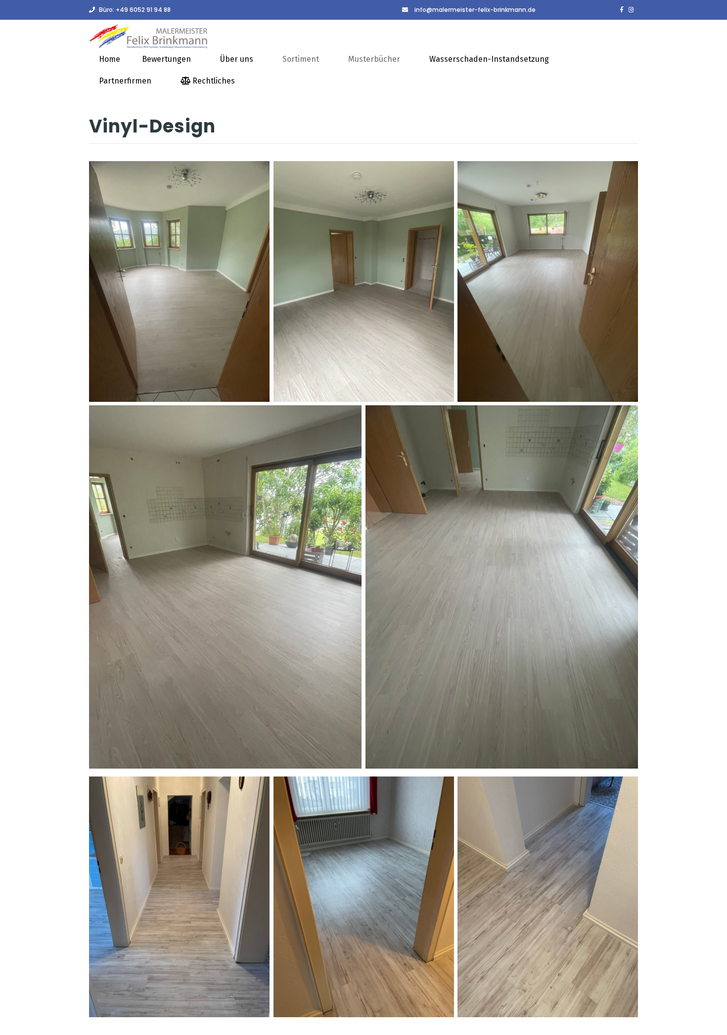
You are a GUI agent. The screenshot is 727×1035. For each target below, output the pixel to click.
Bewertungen (166, 59)
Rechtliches (212, 81)
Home (109, 59)
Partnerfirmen (125, 81)
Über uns (236, 59)
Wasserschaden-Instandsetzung (489, 59)
